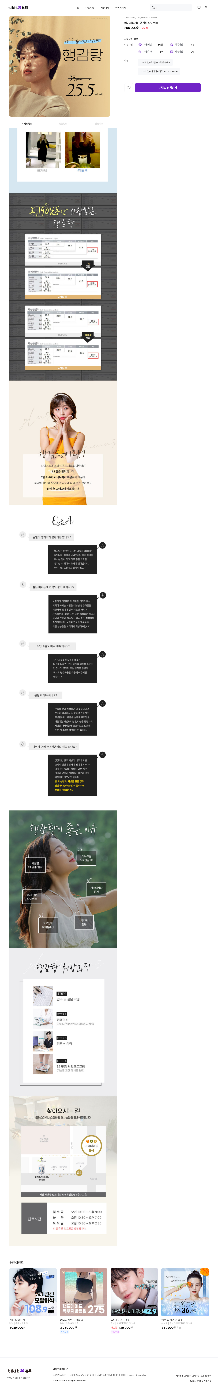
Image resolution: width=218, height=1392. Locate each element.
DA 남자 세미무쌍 (120, 1319)
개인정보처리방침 (196, 1381)
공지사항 (195, 1376)
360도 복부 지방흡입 (71, 1319)
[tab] (27, 124)
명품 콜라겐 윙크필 (172, 1319)
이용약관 (207, 1381)
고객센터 (187, 1376)
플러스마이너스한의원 (149, 17)
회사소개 (179, 1376)
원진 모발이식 (17, 1319)
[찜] (129, 88)
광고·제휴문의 (205, 1376)
